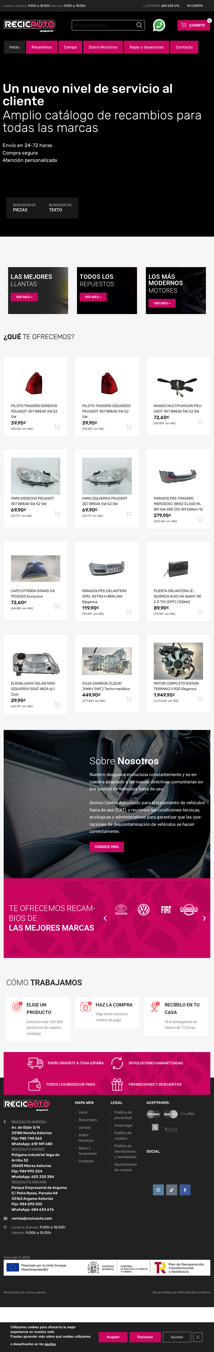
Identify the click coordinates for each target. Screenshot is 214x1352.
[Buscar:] (108, 25)
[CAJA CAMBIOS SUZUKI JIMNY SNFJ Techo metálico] (107, 661)
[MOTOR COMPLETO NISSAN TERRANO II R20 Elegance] (178, 661)
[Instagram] (158, 1189)
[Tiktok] (171, 1189)
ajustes (50, 1344)
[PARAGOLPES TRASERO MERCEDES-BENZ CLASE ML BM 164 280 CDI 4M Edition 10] (178, 476)
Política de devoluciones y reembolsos (125, 1151)
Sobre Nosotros (103, 47)
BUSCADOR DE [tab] (24, 207)
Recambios (42, 47)
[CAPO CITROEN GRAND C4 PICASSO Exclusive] (35, 568)
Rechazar (145, 1337)
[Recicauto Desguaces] (26, 26)
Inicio (14, 47)
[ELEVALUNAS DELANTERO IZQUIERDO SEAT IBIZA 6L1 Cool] (35, 661)
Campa (70, 47)
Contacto (184, 47)
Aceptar (113, 1337)
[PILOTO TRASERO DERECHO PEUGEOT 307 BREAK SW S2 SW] (35, 383)
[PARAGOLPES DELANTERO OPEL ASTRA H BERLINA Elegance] (107, 568)
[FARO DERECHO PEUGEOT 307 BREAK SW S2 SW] (35, 476)
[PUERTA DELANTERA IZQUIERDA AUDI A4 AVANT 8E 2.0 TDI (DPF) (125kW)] (178, 568)
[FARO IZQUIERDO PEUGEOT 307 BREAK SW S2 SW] (107, 476)
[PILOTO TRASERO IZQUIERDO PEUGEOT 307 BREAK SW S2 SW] (107, 383)
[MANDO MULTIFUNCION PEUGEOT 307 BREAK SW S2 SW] (178, 383)
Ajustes (177, 1337)
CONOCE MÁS (107, 847)
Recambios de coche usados (25, 1292)
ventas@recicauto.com (31, 1218)
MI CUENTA (195, 6)
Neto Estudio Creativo (194, 1292)
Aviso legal (123, 1125)
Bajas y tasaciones (147, 47)
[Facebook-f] (185, 1189)
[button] (105, 918)
